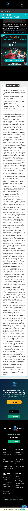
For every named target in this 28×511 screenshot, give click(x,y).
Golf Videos (5, 452)
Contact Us (20, 506)
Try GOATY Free (14, 402)
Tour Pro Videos (7, 454)
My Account (18, 476)
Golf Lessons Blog (7, 466)
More (19, 509)
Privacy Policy (18, 481)
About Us (17, 478)
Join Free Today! (19, 452)
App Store (15, 412)
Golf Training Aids (19, 459)
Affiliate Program (7, 484)
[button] (22, 7)
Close (22, 509)
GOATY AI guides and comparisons (13, 499)
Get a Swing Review (8, 482)
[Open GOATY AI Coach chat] (24, 507)
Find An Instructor (19, 466)
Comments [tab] (11, 85)
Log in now (20, 32)
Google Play (15, 416)
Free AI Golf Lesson (8, 468)
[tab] (3, 85)
